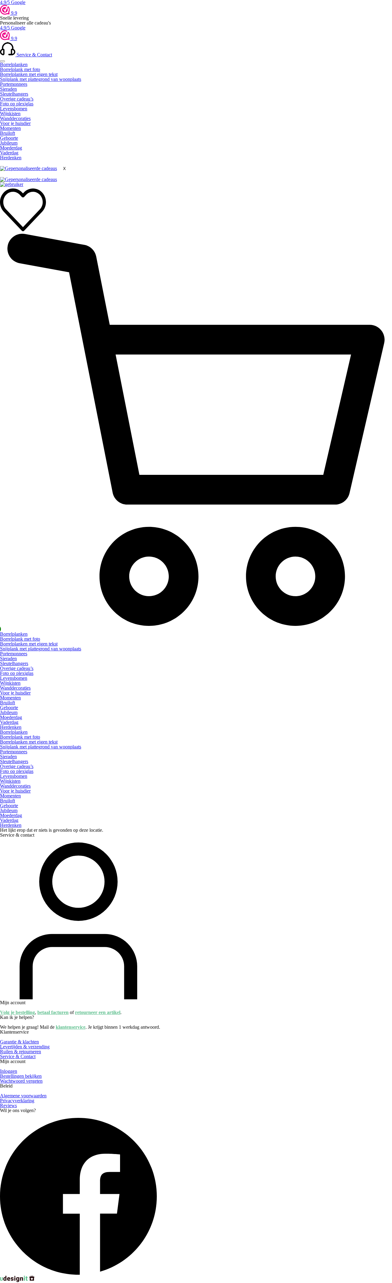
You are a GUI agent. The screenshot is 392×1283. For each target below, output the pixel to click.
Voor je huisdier (15, 123)
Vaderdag (9, 152)
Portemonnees (13, 84)
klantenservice (70, 1027)
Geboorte (9, 138)
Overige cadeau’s (16, 98)
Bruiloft (7, 133)
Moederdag (11, 147)
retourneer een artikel (97, 1012)
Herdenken (10, 157)
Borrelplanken (14, 64)
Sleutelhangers (14, 94)
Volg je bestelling (17, 1012)
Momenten (10, 128)
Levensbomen (13, 108)
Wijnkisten (10, 113)
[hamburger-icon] (2, 61)
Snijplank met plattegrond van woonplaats (40, 79)
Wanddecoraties (15, 118)
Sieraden (8, 89)
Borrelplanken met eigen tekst (29, 74)
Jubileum (8, 143)
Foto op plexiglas (16, 103)
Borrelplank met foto (20, 69)
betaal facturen (53, 1012)
